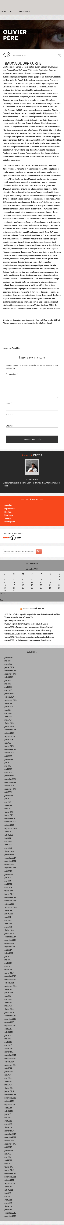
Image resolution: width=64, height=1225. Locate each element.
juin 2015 (7, 1035)
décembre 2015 (10, 1015)
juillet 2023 (8, 739)
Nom (8, 403)
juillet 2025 (8, 677)
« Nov (2, 593)
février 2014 (9, 1088)
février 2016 (9, 1009)
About (12, 11)
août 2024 (8, 703)
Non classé (8, 512)
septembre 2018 (10, 907)
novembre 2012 (10, 1137)
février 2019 (8, 891)
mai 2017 (7, 960)
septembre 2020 (10, 828)
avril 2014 (8, 1081)
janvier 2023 (9, 746)
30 (5, 591)
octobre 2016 (9, 983)
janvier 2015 (9, 1052)
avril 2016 (8, 1002)
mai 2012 (7, 1157)
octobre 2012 (9, 1140)
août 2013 (8, 1108)
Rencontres (8, 515)
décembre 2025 (10, 670)
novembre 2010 (10, 1216)
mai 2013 (7, 1117)
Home (3, 11)
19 (32, 585)
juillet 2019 (8, 874)
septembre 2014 (10, 1065)
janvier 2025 (9, 693)
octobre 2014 (9, 1062)
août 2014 (8, 1068)
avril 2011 (8, 1200)
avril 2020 (8, 844)
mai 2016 (7, 999)
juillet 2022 (8, 759)
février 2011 (8, 1206)
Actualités (15, 348)
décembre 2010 (10, 1213)
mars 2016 (8, 1006)
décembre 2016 (10, 976)
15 (59, 582)
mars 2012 (8, 1163)
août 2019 (8, 871)
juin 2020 (7, 838)
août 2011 (8, 1186)
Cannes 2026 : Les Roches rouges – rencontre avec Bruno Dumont (27, 640)
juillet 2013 (8, 1111)
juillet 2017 (8, 953)
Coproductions (9, 508)
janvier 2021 (9, 815)
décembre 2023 (10, 729)
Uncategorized (9, 521)
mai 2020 (7, 841)
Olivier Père (32, 479)
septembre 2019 (10, 867)
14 (50, 582)
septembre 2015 (10, 1025)
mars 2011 (8, 1203)
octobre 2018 (9, 904)
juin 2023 (7, 743)
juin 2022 (7, 762)
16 (5, 585)
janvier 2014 (9, 1091)
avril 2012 (8, 1160)
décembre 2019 (10, 858)
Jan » (2, 600)
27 (41, 588)
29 (59, 588)
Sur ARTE (7, 518)
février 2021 (8, 812)
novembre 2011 (10, 1177)
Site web (9, 425)
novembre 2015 (10, 1019)
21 (50, 585)
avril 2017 (8, 963)
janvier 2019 (9, 894)
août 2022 (8, 756)
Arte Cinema (24, 11)
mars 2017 (8, 966)
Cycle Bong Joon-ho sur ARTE (14, 620)
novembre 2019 (10, 861)
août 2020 (8, 831)
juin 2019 (7, 877)
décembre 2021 (10, 779)
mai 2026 (7, 661)
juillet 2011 (8, 1190)
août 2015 (8, 1029)
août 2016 (8, 989)
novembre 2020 (10, 821)
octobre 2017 (9, 943)
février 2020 (9, 851)
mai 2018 (7, 920)
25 (23, 588)
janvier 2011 (9, 1209)
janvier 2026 (9, 667)
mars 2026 (8, 664)
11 (23, 582)
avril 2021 (8, 805)
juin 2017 (7, 956)
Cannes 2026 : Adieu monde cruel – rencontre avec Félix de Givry (27, 630)
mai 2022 (7, 766)
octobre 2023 (9, 733)
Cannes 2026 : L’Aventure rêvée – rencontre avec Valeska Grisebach (28, 627)
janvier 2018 (9, 933)
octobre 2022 (9, 752)
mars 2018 (8, 927)
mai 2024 (7, 713)
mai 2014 (7, 1078)
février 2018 (9, 930)
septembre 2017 (10, 946)
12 (32, 582)
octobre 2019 (9, 864)
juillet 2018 (8, 914)
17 (14, 585)
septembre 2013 (10, 1104)
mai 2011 (7, 1196)
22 (59, 585)
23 (5, 588)
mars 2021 (8, 808)
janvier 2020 (9, 854)
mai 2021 (7, 802)
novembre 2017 (10, 940)
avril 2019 (8, 884)
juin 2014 (7, 1075)
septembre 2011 (10, 1183)
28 (50, 588)
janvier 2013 (9, 1131)
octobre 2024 (9, 697)
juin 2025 (7, 680)
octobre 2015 (9, 1022)
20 (41, 585)
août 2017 (8, 950)
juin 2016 (7, 996)
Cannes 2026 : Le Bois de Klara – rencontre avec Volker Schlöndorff (28, 634)
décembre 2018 (10, 897)
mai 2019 (7, 881)
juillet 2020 (8, 835)
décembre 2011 (10, 1173)
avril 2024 (8, 716)
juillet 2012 (8, 1150)
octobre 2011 (9, 1180)
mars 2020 (8, 848)
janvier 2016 (9, 1012)
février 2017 (8, 969)
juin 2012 (7, 1154)
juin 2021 (7, 798)
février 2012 (8, 1167)
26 (32, 588)
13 (41, 582)
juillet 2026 (8, 657)
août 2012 (8, 1147)
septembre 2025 (10, 674)
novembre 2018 (10, 900)
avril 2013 (8, 1121)
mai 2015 (7, 1039)
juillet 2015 (8, 1032)
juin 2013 (7, 1114)
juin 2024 (7, 710)
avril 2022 (8, 769)
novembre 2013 (10, 1098)
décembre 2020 (10, 818)
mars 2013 (8, 1124)
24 (14, 588)
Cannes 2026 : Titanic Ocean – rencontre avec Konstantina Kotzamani (29, 637)
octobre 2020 (9, 825)
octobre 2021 (9, 785)
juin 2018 (7, 917)
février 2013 (8, 1127)
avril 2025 (8, 687)
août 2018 (8, 910)
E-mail (9, 414)
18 (23, 585)
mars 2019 (8, 887)
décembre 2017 (10, 937)
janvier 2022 (9, 775)
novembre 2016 (10, 979)
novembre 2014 (10, 1058)
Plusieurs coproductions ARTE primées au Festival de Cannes (26, 624)
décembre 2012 (10, 1134)
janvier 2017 (9, 973)
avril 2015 (8, 1042)
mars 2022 (8, 772)
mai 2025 (7, 684)
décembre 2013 (10, 1094)
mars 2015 (8, 1045)
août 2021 (8, 792)
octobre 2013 (9, 1101)
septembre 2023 (10, 736)
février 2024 (9, 723)
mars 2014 (8, 1085)
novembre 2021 (10, 782)
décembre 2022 (10, 749)
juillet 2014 (8, 1071)
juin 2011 (7, 1193)
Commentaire (12, 374)
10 (14, 582)
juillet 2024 (8, 706)
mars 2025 (8, 690)
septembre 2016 (10, 986)
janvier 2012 (9, 1170)
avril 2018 (8, 923)
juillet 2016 (8, 992)
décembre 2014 (10, 1055)
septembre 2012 (10, 1144)
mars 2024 (8, 720)
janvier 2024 (9, 726)
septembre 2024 (10, 700)
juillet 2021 (8, 795)
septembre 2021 (10, 789)
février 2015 (8, 1048)
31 (14, 591)
